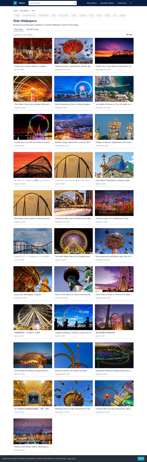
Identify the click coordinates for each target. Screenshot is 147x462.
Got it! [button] (141, 458)
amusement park (29, 15)
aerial (54, 15)
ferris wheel (43, 15)
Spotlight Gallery (107, 3)
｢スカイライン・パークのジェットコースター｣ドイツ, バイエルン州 (32, 256)
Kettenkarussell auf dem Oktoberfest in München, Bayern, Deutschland (73, 409)
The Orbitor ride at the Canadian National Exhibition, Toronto (32, 104)
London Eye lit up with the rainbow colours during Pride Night (32, 142)
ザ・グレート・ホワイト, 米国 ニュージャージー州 (32, 180)
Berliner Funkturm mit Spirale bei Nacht (71, 371)
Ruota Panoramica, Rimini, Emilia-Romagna (72, 104)
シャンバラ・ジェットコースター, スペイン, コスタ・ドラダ (73, 180)
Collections (122, 3)
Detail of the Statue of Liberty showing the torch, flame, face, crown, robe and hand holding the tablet (73, 294)
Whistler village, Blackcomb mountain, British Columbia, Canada (73, 142)
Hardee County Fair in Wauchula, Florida (112, 218)
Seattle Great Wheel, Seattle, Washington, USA (32, 447)
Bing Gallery (92, 3)
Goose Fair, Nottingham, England (27, 294)
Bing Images (18, 29)
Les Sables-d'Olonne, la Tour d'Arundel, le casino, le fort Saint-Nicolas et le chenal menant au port (114, 104)
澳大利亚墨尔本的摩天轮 (105, 332)
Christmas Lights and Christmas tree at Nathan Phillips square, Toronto (73, 218)
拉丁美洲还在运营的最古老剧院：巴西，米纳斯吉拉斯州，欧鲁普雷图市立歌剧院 (32, 409)
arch (91, 15)
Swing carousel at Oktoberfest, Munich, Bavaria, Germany (73, 66)
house (99, 15)
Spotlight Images (33, 29)
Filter (130, 35)
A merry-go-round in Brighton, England (30, 66)
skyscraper (64, 15)
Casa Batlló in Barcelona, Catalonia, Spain (113, 180)
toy (115, 15)
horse (17, 15)
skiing (107, 15)
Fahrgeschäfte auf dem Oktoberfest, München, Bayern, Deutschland (114, 409)
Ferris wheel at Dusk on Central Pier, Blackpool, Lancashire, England (114, 294)
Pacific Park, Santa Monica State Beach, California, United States (114, 66)
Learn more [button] (71, 458)
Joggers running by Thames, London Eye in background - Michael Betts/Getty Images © (73, 332)
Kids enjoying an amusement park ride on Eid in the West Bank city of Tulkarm (114, 256)
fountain (83, 15)
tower (74, 15)
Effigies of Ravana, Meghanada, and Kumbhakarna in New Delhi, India (114, 142)
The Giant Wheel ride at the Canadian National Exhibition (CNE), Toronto (73, 256)
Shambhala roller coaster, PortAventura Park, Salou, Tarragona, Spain (32, 218)
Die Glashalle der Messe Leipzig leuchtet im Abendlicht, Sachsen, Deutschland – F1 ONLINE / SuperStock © (32, 371)
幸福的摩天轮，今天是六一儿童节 (27, 332)
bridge (122, 15)
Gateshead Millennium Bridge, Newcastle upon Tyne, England (114, 371)
